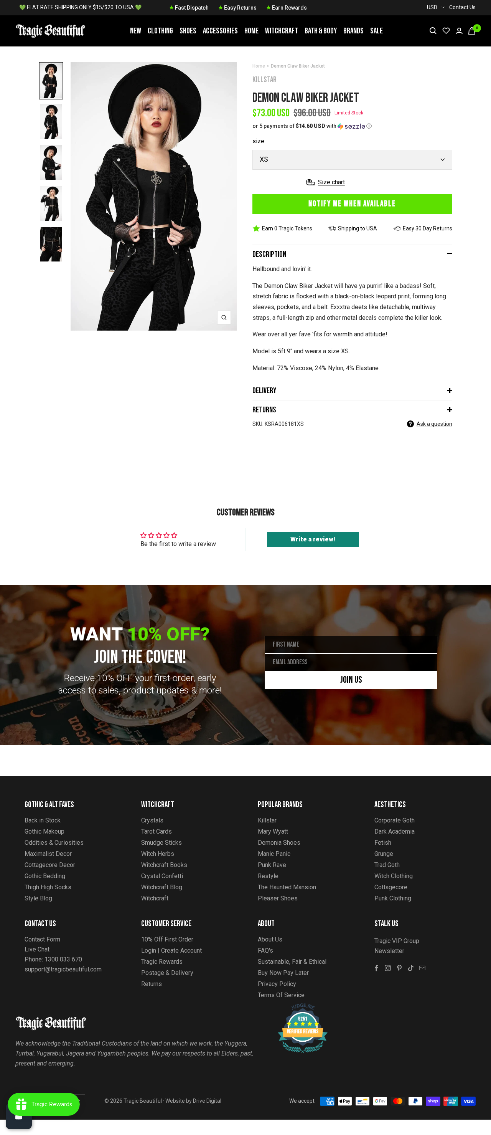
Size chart (331, 182)
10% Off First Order (167, 939)
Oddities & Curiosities (54, 842)
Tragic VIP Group (396, 941)
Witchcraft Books (164, 865)
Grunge (383, 853)
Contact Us (462, 7)
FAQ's (265, 950)
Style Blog (38, 898)
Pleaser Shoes (278, 898)
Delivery (264, 390)
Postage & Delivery (167, 972)
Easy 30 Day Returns (427, 228)
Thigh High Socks (48, 887)
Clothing (160, 31)
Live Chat (37, 949)
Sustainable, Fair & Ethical (292, 961)
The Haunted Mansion (287, 887)
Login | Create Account (171, 950)
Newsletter (389, 951)
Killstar (264, 79)
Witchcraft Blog (161, 887)
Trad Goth (387, 865)
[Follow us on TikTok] (411, 968)
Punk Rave (272, 865)
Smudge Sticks (161, 842)
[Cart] (472, 31)
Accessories (220, 31)
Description (269, 254)
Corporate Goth (394, 820)
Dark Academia (394, 831)
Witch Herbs (157, 853)
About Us (270, 939)
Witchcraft (281, 31)
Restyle (268, 876)
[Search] (433, 30)
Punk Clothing (392, 898)
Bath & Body (321, 31)
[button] (352, 126)
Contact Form (42, 939)
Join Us (351, 679)
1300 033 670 (63, 959)
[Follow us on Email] (422, 968)
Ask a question (434, 424)
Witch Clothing (393, 876)
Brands (353, 31)
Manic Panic (274, 853)
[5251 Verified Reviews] (296, 1007)
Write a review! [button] (312, 539)
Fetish (382, 842)
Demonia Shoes (279, 842)
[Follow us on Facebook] (376, 968)
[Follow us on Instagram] (388, 968)
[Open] (19, 1116)
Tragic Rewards (162, 961)
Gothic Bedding (45, 876)
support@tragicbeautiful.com (63, 969)
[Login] (459, 31)
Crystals (152, 820)
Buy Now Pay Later (283, 972)
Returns (264, 410)
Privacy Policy (277, 984)
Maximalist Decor (48, 853)
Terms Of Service (281, 995)
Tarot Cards (156, 831)
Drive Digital (207, 1101)
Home (251, 31)
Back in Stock (43, 820)
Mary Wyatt (273, 831)
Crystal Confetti (162, 876)
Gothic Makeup (44, 831)
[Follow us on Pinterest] (399, 968)
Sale (376, 31)
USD (432, 7)
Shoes (188, 31)
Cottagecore (390, 887)
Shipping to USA (357, 228)
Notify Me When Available (352, 203)
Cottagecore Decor (50, 865)
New (135, 31)
